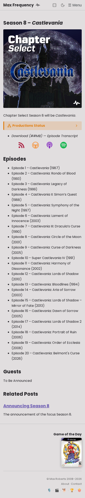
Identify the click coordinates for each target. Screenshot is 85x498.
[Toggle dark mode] (63, 5)
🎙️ (49, 490)
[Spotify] (63, 145)
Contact (76, 484)
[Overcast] (35, 145)
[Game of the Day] (54, 5)
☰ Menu (75, 5)
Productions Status (28, 125)
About (65, 484)
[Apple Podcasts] (49, 145)
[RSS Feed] (21, 145)
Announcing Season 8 (26, 406)
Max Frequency (19, 5)
